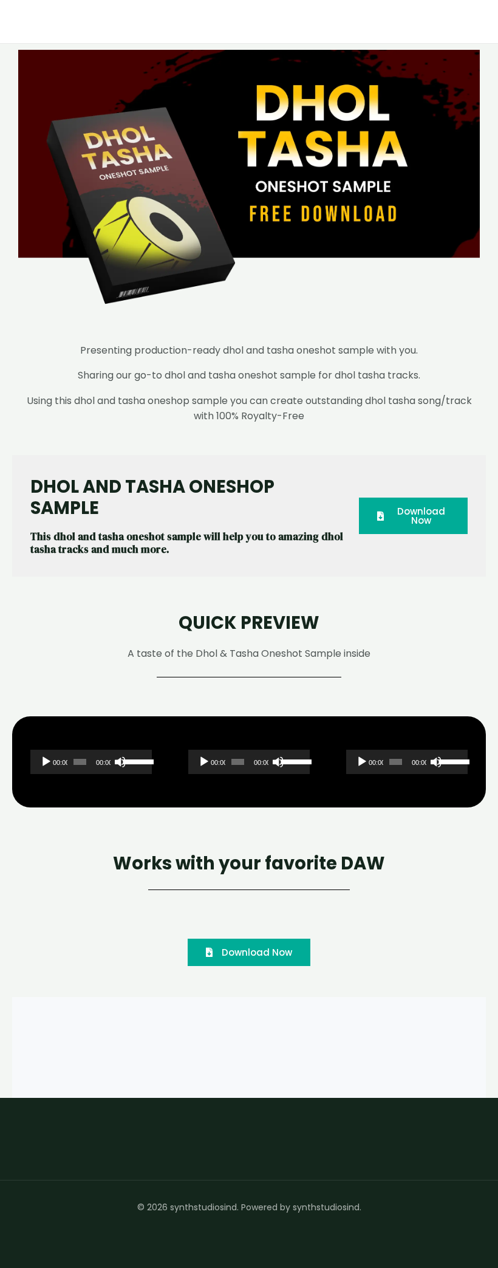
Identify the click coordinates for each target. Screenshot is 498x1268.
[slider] (134, 761)
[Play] (46, 762)
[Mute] (120, 762)
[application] (91, 762)
